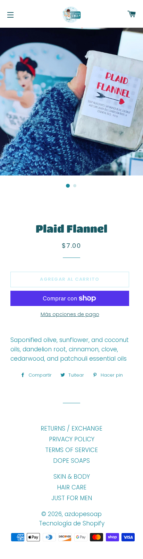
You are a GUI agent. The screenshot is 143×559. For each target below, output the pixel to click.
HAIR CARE (71, 487)
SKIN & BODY (71, 476)
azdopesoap (83, 514)
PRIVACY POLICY (71, 439)
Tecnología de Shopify (71, 523)
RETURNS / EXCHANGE (71, 428)
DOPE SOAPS (71, 461)
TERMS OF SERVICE (71, 450)
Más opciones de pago (70, 314)
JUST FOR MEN (71, 498)
